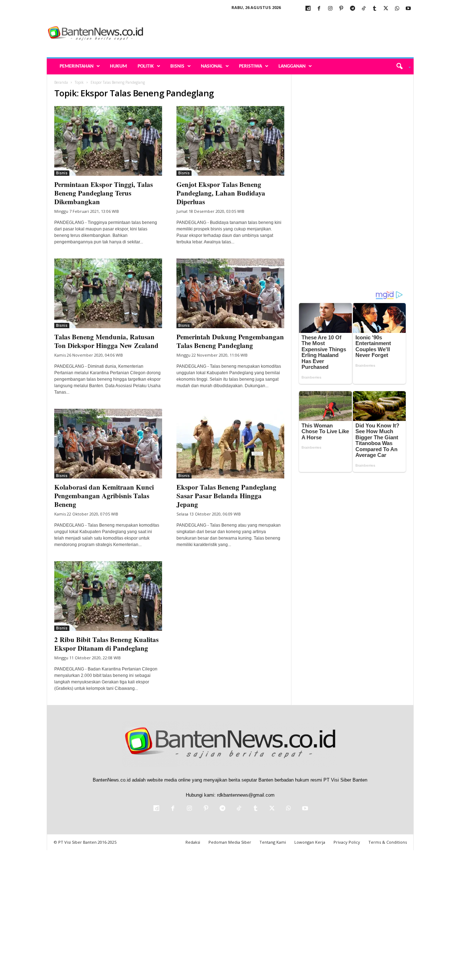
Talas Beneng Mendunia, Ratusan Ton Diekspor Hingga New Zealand (106, 341)
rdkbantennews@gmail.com (246, 795)
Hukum (118, 66)
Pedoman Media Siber (229, 842)
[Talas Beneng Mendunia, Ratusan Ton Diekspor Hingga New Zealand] (108, 293)
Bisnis (177, 66)
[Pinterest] (341, 9)
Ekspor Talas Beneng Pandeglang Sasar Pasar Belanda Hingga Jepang (226, 495)
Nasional (211, 66)
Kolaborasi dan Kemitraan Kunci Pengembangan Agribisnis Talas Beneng (104, 495)
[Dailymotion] (308, 9)
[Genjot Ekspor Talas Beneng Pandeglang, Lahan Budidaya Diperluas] (230, 141)
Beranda (61, 82)
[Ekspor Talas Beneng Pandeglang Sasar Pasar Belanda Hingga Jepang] (230, 443)
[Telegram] (352, 9)
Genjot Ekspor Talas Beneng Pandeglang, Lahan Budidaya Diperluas (220, 192)
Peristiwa (250, 66)
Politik (146, 66)
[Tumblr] (375, 9)
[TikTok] (363, 9)
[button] (400, 66)
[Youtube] (408, 9)
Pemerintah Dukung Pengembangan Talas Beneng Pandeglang (230, 341)
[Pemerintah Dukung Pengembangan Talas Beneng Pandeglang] (230, 293)
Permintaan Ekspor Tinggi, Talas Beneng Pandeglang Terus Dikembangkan (103, 192)
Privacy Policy (347, 842)
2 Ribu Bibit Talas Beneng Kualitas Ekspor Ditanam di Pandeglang (106, 643)
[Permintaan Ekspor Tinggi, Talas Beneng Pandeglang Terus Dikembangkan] (108, 141)
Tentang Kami (272, 842)
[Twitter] (386, 9)
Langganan (292, 66)
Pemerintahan (76, 66)
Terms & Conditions (387, 842)
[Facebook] (319, 9)
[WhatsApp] (397, 9)
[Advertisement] (283, 34)
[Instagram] (330, 9)
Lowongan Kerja (309, 842)
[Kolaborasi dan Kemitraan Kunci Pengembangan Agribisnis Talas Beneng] (108, 443)
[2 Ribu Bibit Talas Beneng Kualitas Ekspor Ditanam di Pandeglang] (108, 596)
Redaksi (192, 842)
